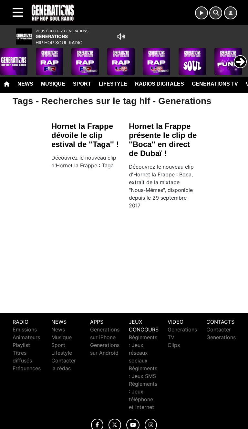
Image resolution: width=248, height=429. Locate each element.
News (25, 84)
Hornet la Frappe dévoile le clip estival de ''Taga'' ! (85, 135)
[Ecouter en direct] (201, 12)
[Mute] (121, 36)
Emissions (25, 329)
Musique (53, 84)
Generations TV (215, 84)
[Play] (8, 57)
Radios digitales (159, 84)
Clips (174, 345)
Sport (82, 84)
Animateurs (26, 337)
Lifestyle (113, 84)
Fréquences (27, 368)
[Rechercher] (215, 12)
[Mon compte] (230, 12)
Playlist (21, 345)
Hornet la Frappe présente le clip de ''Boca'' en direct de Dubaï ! (163, 140)
